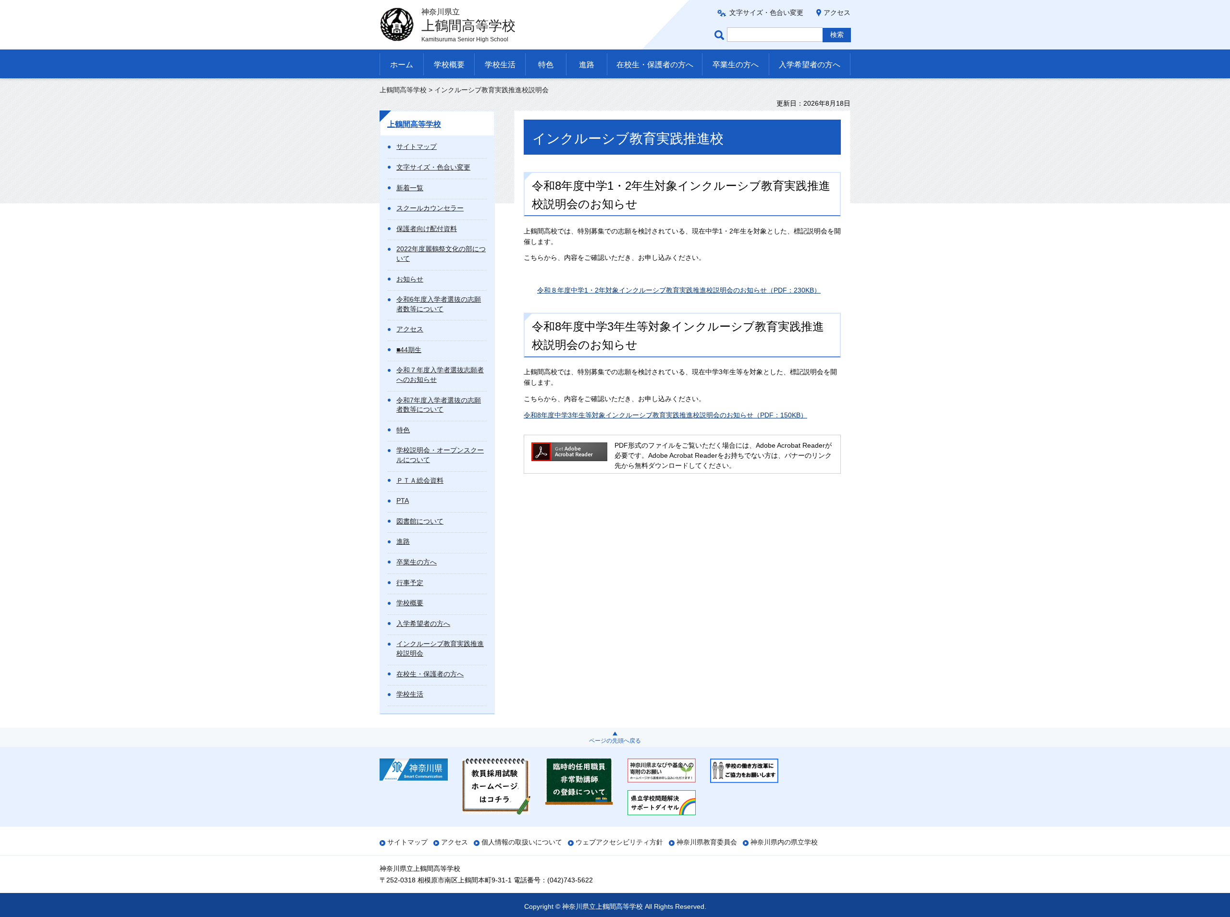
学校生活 (500, 65)
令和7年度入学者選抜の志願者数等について (438, 405)
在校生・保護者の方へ (654, 65)
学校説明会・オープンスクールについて (440, 455)
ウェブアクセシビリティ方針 (619, 842)
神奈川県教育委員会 (706, 842)
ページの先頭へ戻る (615, 740)
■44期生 (408, 350)
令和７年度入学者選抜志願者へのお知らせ (440, 374)
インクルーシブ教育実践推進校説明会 (440, 648)
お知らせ (409, 279)
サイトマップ (416, 146)
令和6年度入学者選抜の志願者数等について (438, 304)
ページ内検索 (720, 34)
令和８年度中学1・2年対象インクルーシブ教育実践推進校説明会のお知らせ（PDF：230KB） (679, 290)
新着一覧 (409, 188)
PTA (402, 500)
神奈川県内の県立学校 (784, 842)
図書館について (419, 521)
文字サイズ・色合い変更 (766, 12)
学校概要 (449, 65)
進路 (586, 65)
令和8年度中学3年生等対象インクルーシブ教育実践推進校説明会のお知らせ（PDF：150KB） (665, 415)
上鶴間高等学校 (403, 90)
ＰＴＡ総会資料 (419, 480)
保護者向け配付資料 (426, 228)
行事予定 (409, 583)
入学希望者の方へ (809, 65)
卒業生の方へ (736, 65)
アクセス (837, 12)
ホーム (401, 65)
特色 (546, 65)
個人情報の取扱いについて (521, 842)
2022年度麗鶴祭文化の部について (441, 253)
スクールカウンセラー (430, 208)
